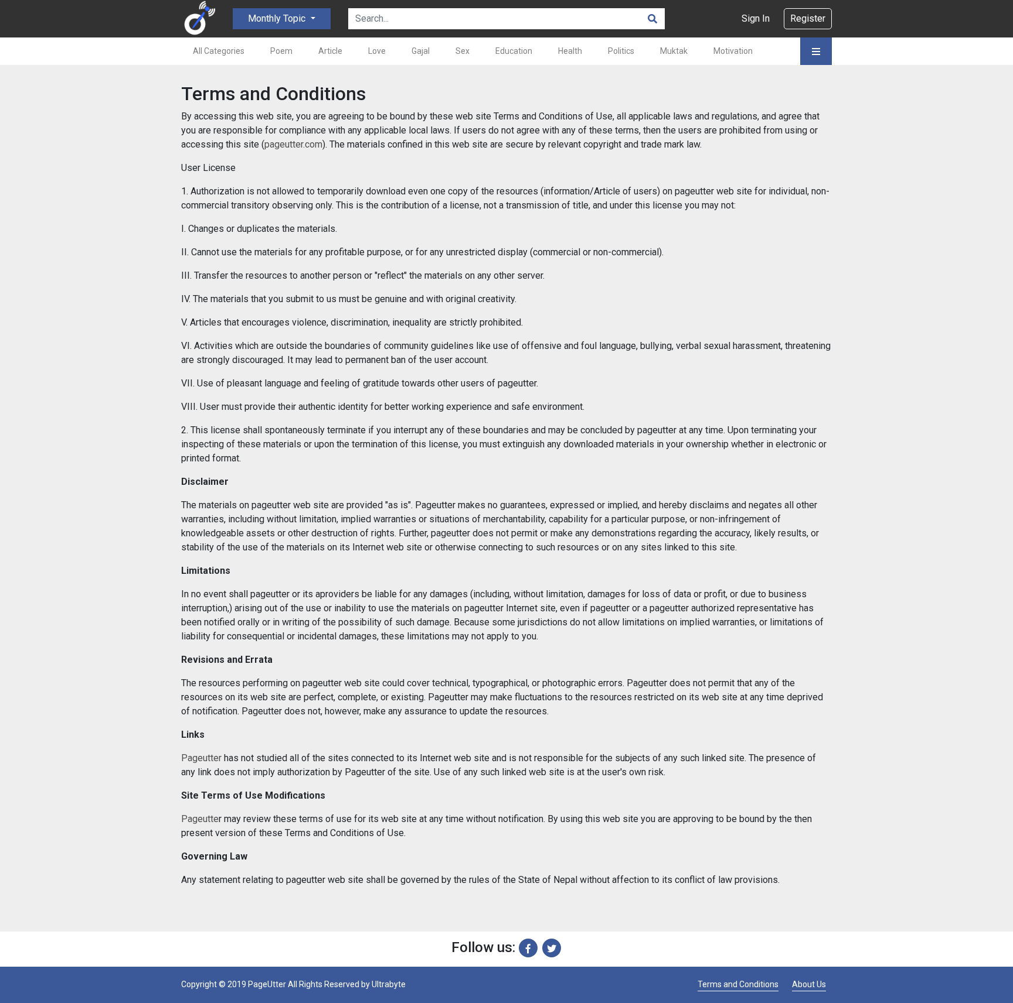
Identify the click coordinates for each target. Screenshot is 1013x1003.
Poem (281, 51)
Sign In (756, 18)
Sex (462, 51)
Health (570, 51)
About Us (809, 984)
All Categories (218, 51)
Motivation (733, 51)
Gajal (421, 51)
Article (330, 51)
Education (513, 51)
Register (807, 18)
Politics (621, 51)
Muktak (674, 51)
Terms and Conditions (738, 984)
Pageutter (201, 758)
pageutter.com (293, 144)
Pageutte (200, 818)
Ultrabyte (389, 984)
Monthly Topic (278, 18)
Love (377, 51)
